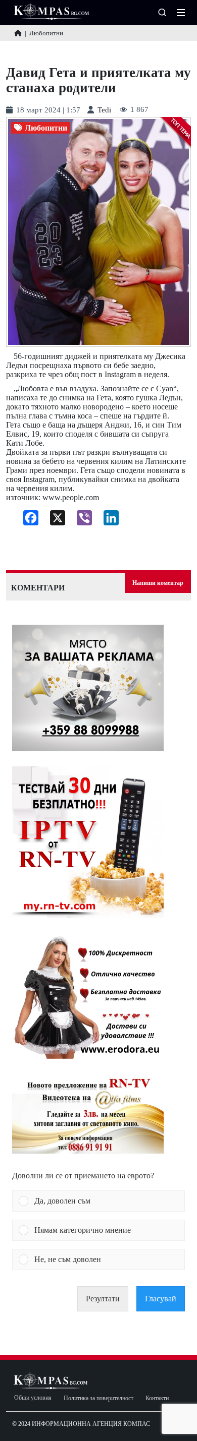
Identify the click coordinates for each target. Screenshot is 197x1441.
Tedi (104, 110)
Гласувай (160, 1298)
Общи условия (33, 1398)
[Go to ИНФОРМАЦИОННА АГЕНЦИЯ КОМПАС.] (18, 33)
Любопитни (46, 128)
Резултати (103, 1298)
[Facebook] (27, 520)
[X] (53, 520)
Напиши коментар (157, 582)
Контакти (157, 1398)
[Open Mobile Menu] (181, 13)
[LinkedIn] (107, 520)
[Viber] (80, 520)
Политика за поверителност (98, 1398)
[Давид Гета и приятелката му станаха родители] (98, 232)
